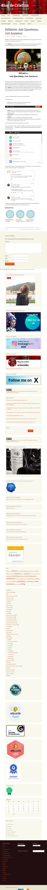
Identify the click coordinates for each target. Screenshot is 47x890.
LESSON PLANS (39, 18)
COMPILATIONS (25, 15)
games (19, 574)
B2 (20, 36)
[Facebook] (19, 889)
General (13, 36)
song (16, 581)
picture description (19, 578)
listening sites (21, 576)
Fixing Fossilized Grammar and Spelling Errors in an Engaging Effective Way (19, 499)
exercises (11, 573)
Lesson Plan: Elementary (10, 620)
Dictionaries (8, 605)
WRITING (29, 23)
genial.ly (22, 573)
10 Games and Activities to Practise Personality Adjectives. (17, 524)
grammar (27, 574)
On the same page (10, 833)
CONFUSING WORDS (35, 15)
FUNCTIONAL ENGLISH (5, 18)
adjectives (9, 571)
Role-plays (11, 654)
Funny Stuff (8, 609)
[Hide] (28, 889)
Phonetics (8, 632)
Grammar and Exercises (10, 615)
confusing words (24, 571)
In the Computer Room (10, 617)
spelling (26, 581)
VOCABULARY (22, 23)
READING (32, 21)
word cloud (16, 584)
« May (14, 813)
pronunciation (31, 578)
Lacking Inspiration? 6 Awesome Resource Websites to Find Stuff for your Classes (21, 515)
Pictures (9, 647)
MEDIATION (10, 21)
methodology (29, 576)
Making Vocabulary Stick (10, 508)
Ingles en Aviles (10, 824)
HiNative (10, 44)
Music (7, 628)
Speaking (9, 651)
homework (37, 573)
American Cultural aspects (11, 596)
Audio (8, 639)
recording (7, 581)
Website (6, 261)
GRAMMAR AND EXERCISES (18, 18)
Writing (7, 675)
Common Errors (9, 598)
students (30, 581)
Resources (8, 638)
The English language (10, 664)
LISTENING (3, 21)
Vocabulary (9, 656)
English (34, 571)
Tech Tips (15, 23)
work (19, 584)
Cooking (7, 601)
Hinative (9, 87)
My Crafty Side (8, 630)
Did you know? (8, 607)
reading (38, 578)
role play (11, 581)
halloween (32, 573)
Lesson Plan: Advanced (10, 619)
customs (7, 603)
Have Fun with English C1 (11, 832)
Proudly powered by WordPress (11, 887)
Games (7, 611)
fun (15, 573)
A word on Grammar (9, 592)
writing (22, 584)
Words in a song (9, 673)
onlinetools (25, 36)
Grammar (9, 645)
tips (34, 581)
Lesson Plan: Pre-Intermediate (11, 624)
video (36, 581)
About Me (3, 15)
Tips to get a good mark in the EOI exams (13, 666)
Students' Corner (9, 660)
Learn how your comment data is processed (25, 269)
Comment (7, 241)
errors (37, 571)
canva (19, 571)
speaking (21, 581)
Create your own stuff (11, 641)
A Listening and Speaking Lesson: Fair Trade (31, 229)
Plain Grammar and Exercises (11, 634)
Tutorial (7, 667)
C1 (21, 36)
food (13, 573)
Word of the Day (9, 671)
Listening (8, 626)
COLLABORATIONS (16, 15)
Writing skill (9, 658)
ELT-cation (9, 828)
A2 (17, 36)
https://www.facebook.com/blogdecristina (14, 368)
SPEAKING (39, 21)
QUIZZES (26, 21)
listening (15, 576)
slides (13, 581)
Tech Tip (7, 662)
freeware (9, 643)
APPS (9, 15)
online (34, 576)
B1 (19, 36)
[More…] (27, 889)
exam (7, 573)
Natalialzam (9, 826)
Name (6, 256)
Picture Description (12, 652)
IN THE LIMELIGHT (29, 18)
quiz (35, 578)
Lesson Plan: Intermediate (11, 622)
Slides (8, 649)
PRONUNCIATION (18, 21)
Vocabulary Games (9, 669)
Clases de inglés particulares (12, 835)
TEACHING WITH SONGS (6, 23)
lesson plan (9, 576)
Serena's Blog (10, 830)
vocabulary (10, 584)
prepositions (25, 578)
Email (6, 258)
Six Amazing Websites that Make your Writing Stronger (16, 531)
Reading (7, 636)
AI (11, 571)
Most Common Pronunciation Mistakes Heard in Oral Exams (17, 539)
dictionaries (30, 571)
